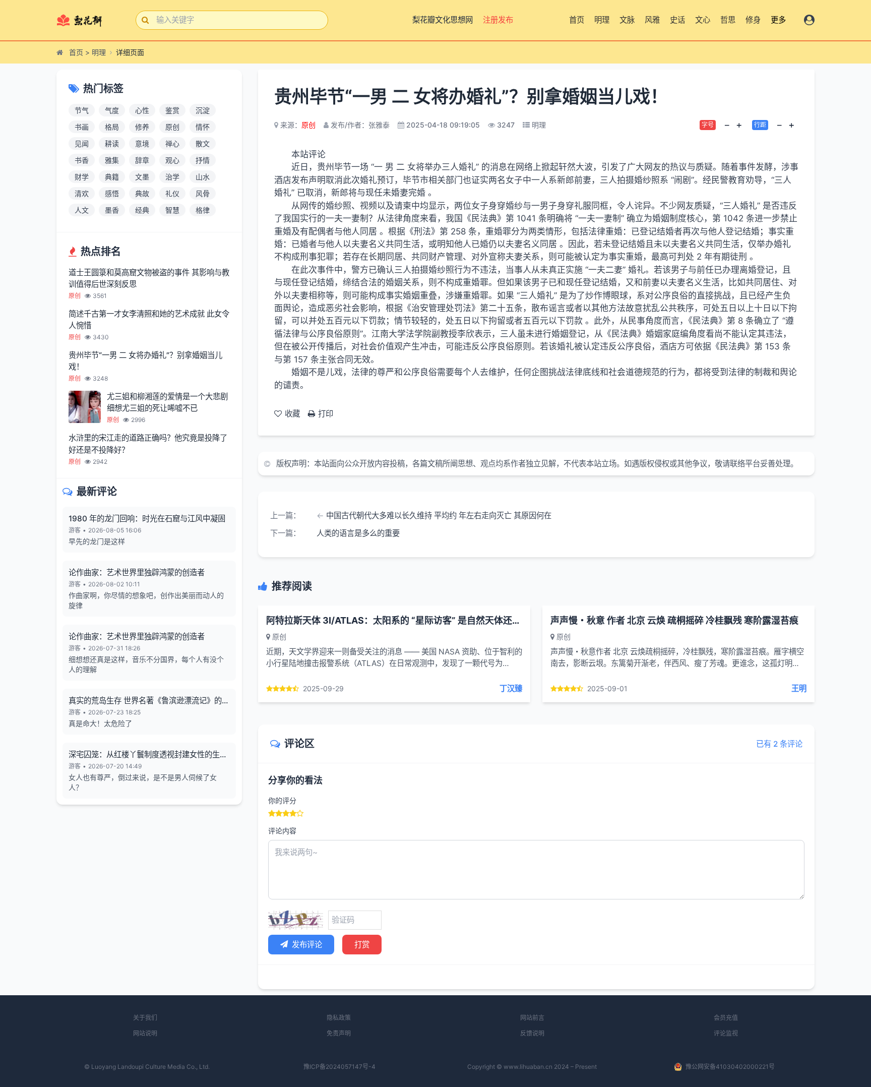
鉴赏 (172, 110)
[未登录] (809, 20)
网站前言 (532, 1017)
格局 (112, 127)
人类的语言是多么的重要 (358, 533)
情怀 (203, 127)
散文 (203, 143)
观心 (172, 160)
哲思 (727, 20)
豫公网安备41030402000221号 (730, 1066)
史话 (677, 20)
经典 (142, 210)
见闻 (82, 143)
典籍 (112, 176)
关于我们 (145, 1017)
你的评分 (282, 800)
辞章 (142, 160)
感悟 (112, 193)
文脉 (627, 20)
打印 (325, 413)
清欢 (82, 193)
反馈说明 (532, 1033)
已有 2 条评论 (779, 744)
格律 (203, 210)
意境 (142, 143)
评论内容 (282, 830)
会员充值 (726, 1017)
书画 (82, 127)
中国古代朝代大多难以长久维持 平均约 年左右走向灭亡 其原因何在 (438, 515)
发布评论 (307, 944)
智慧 (172, 210)
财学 (82, 176)
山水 (203, 176)
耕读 (112, 143)
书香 (82, 160)
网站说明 (145, 1033)
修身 (753, 20)
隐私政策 (339, 1017)
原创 (172, 127)
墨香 (112, 210)
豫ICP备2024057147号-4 (339, 1066)
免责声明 (339, 1033)
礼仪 (172, 193)
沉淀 (203, 110)
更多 (778, 20)
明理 (601, 20)
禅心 (172, 143)
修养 (142, 127)
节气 (82, 110)
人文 (82, 210)
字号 (708, 125)
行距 (760, 125)
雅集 (112, 160)
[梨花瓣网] (87, 20)
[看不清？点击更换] (295, 920)
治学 (172, 176)
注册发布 (499, 20)
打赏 (361, 944)
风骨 (203, 193)
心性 (142, 110)
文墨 (142, 176)
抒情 (203, 160)
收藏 (292, 413)
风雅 (652, 20)
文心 (702, 20)
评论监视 (726, 1033)
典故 (142, 193)
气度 (112, 110)
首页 (576, 20)
